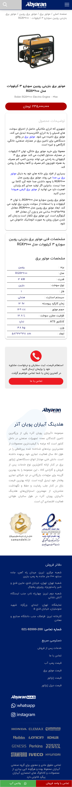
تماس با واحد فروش (57, 783)
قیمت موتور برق (52, 670)
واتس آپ (15, 783)
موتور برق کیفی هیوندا (24, 189)
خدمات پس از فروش (50, 648)
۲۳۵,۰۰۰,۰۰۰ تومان (36, 106)
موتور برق (45, 14)
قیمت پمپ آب (53, 663)
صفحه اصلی (60, 14)
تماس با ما (36, 381)
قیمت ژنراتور (54, 678)
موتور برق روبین (28, 14)
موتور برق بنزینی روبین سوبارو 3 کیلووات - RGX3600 (36, 16)
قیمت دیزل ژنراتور (52, 685)
